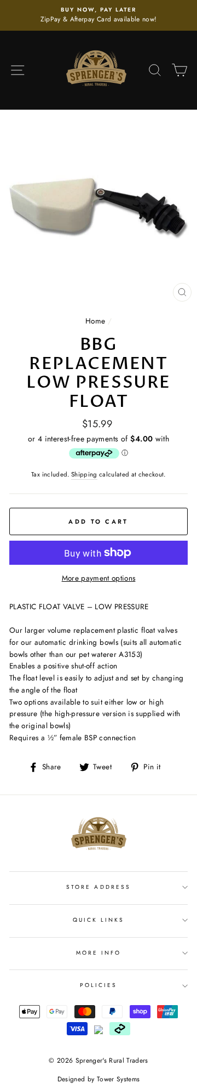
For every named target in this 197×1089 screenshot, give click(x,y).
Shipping (84, 474)
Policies (98, 985)
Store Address (98, 887)
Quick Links (99, 920)
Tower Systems (118, 1079)
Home (95, 320)
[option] (98, 15)
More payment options (99, 577)
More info (98, 953)
